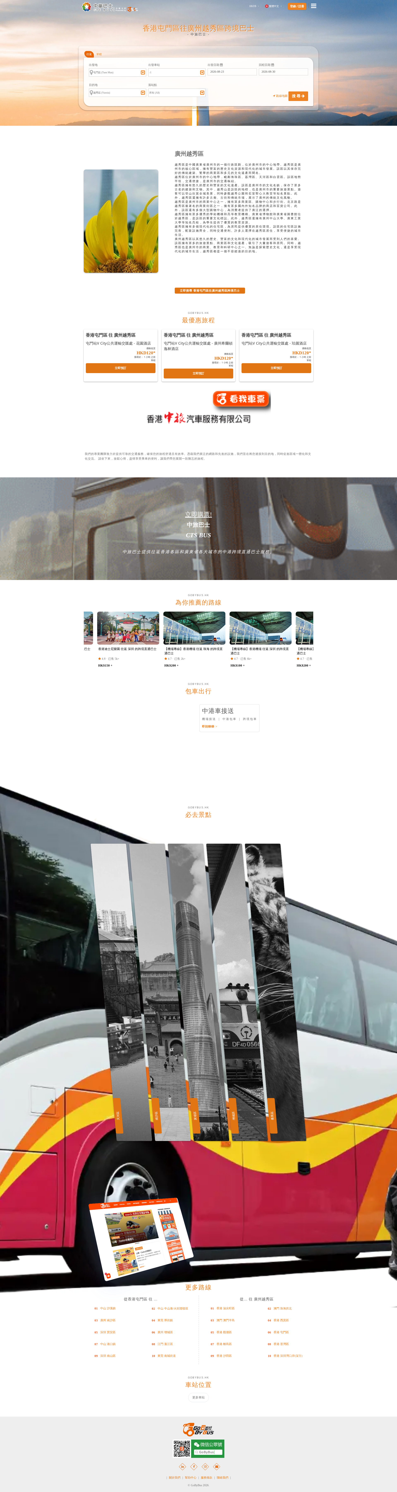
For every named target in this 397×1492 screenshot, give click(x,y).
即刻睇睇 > (209, 726)
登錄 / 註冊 (297, 6)
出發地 (93, 64)
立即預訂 (120, 368)
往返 (89, 54)
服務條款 (206, 1477)
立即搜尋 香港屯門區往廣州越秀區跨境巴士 (210, 290)
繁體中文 (274, 6)
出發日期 (214, 64)
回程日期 (265, 64)
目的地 (93, 85)
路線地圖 (281, 95)
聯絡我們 (222, 1477)
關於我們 (175, 1477)
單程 (99, 54)
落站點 (152, 85)
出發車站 (154, 64)
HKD (252, 6)
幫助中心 (190, 1477)
